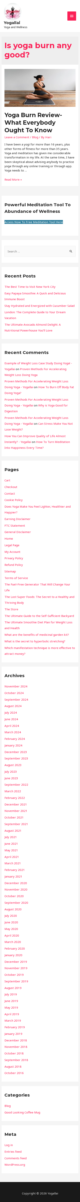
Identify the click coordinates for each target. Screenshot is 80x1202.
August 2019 (13, 988)
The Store (11, 609)
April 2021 (11, 857)
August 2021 (13, 830)
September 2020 (16, 903)
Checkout (10, 487)
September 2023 (16, 758)
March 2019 (12, 1020)
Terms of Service (16, 578)
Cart (7, 480)
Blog (35, 137)
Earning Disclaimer (17, 519)
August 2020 (13, 909)
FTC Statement (14, 525)
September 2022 (16, 784)
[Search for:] (40, 251)
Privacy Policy (13, 558)
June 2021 (11, 843)
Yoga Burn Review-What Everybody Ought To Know (33, 122)
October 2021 (14, 817)
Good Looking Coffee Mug (22, 1112)
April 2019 (11, 1014)
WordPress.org (14, 1164)
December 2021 (15, 804)
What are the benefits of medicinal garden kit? (36, 635)
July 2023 (10, 771)
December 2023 (15, 752)
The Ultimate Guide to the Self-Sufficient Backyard (39, 616)
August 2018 (13, 1066)
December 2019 (15, 962)
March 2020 (12, 942)
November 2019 (15, 968)
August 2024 (13, 706)
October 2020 (14, 896)
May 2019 (11, 1007)
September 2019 (16, 981)
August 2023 (13, 765)
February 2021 (14, 870)
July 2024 (10, 712)
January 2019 (13, 1034)
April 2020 (11, 935)
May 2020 (11, 929)
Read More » (13, 179)
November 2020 (15, 889)
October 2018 (14, 1053)
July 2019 (10, 994)
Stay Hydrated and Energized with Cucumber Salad (39, 306)
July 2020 (10, 916)
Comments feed (15, 1158)
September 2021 (16, 824)
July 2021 (10, 837)
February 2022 (14, 798)
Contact (9, 493)
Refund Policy (13, 565)
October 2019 (14, 975)
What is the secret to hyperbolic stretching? (34, 641)
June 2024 (11, 719)
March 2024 (12, 732)
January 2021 (13, 876)
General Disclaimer (17, 532)
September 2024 (16, 699)
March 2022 (12, 791)
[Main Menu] (71, 16)
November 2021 (15, 811)
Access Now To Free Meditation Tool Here (33, 222)
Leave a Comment (16, 137)
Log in (8, 1145)
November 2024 (15, 686)
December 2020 (15, 883)
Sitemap (10, 571)
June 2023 (11, 778)
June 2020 (11, 922)
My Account (12, 552)
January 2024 (13, 745)
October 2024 (14, 693)
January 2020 (13, 955)
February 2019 (14, 1027)
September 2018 (16, 1060)
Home (8, 538)
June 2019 (11, 1001)
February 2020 (14, 948)
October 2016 (14, 1073)
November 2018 (15, 1047)
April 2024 (11, 726)
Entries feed (13, 1151)
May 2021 (11, 850)
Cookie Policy (13, 500)
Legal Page (11, 545)
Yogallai (12, 22)
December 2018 (15, 1040)
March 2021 (12, 863)
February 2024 (14, 739)
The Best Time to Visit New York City (30, 287)
